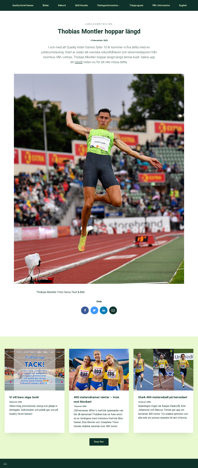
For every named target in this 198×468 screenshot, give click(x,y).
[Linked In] (104, 310)
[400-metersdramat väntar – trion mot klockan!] (99, 370)
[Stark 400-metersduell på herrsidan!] (163, 370)
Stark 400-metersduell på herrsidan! (162, 397)
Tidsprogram (136, 5)
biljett (79, 62)
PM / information (161, 5)
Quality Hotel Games (22, 5)
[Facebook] (85, 310)
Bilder (46, 5)
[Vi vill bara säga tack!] (35, 370)
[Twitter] (94, 310)
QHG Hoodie (81, 5)
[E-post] (113, 310)
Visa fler (99, 442)
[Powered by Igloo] (4, 464)
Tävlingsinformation (108, 5)
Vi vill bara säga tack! (24, 397)
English (183, 5)
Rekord (62, 5)
